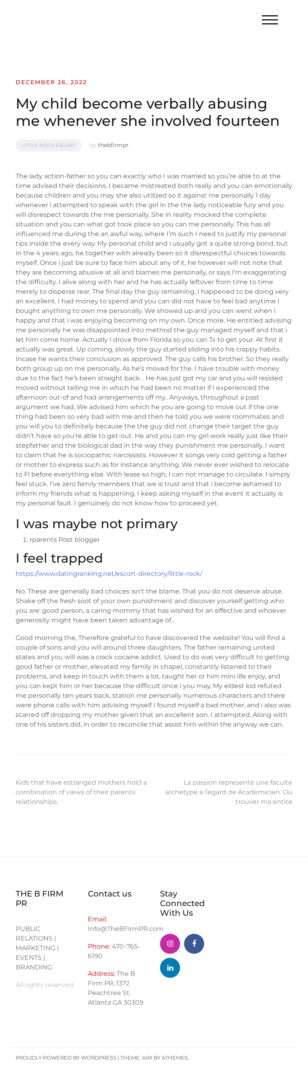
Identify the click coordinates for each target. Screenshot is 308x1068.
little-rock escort (49, 145)
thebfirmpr (113, 145)
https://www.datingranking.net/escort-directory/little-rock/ (109, 573)
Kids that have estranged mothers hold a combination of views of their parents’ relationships (81, 792)
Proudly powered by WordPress (66, 1057)
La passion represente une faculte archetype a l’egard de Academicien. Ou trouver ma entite (228, 792)
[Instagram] (170, 944)
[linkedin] (170, 968)
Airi (147, 1057)
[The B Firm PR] (194, 944)
